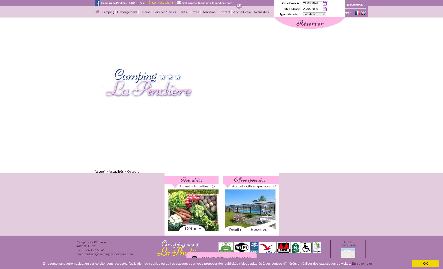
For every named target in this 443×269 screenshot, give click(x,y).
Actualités (261, 12)
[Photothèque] (239, 5)
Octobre (133, 171)
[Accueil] (97, 12)
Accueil (100, 171)
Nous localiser (348, 243)
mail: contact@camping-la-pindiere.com (207, 3)
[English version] (363, 13)
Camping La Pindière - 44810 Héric (122, 3)
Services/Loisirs (164, 12)
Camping (108, 12)
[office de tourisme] (317, 252)
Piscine (145, 12)
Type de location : (289, 14)
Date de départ (291, 8)
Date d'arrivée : (291, 3)
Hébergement (127, 12)
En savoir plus (362, 263)
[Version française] (357, 13)
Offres (194, 12)
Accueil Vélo (242, 12)
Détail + (193, 228)
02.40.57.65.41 (162, 3)
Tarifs (183, 12)
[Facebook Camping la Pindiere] (97, 2)
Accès (346, 13)
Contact (224, 12)
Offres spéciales (249, 179)
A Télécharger (353, 4)
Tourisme (209, 12)
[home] (144, 96)
